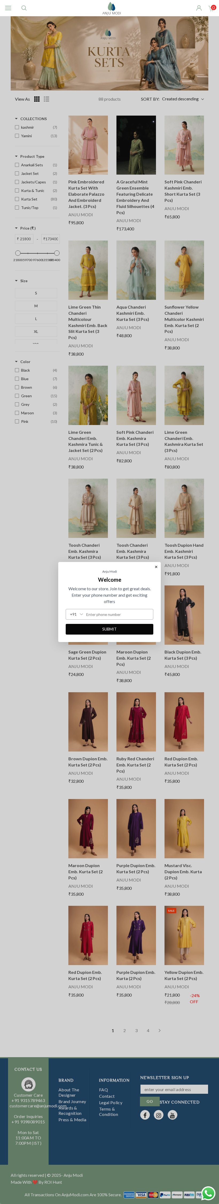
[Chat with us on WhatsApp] (208, 1192)
